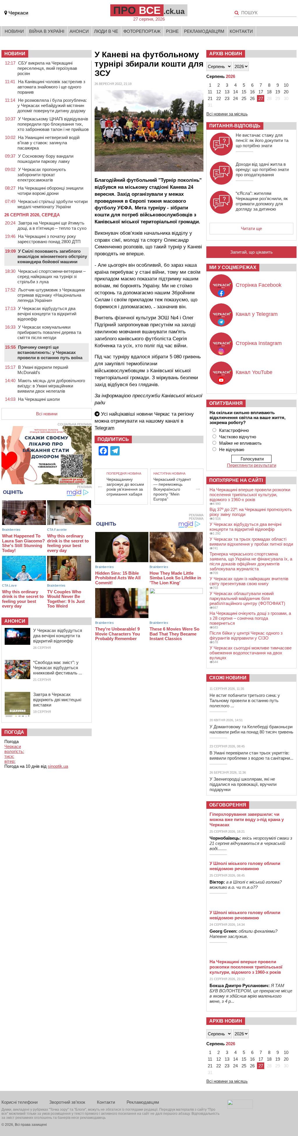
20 (286, 91)
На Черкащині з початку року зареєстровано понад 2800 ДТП (49, 239)
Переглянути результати (251, 465)
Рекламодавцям (204, 31)
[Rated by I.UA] (240, 1107)
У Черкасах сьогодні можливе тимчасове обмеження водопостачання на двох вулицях (251, 652)
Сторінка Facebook (258, 285)
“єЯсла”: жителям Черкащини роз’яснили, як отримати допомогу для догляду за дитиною (262, 201)
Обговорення (227, 804)
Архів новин (225, 53)
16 (252, 91)
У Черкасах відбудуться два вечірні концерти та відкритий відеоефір (46, 313)
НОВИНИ (14, 53)
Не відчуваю (231, 449)
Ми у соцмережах (232, 267)
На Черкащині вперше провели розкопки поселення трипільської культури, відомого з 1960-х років (250, 494)
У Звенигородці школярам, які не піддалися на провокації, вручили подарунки (243, 784)
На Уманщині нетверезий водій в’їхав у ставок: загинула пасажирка (48, 142)
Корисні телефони (19, 1102)
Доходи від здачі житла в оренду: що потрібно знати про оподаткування (262, 169)
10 (286, 85)
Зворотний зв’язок (67, 1102)
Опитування (226, 403)
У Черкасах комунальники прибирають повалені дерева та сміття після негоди (49, 332)
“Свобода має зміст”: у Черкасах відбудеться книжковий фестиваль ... (57, 667)
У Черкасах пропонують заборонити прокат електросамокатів (41, 174)
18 (269, 91)
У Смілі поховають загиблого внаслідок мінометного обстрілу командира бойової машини (52, 256)
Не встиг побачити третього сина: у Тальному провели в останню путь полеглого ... (245, 700)
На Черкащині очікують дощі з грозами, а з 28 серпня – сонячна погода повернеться (250, 618)
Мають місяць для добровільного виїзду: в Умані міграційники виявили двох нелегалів (51, 385)
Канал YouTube (254, 372)
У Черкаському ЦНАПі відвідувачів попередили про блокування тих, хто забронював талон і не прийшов (53, 124)
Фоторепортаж (142, 31)
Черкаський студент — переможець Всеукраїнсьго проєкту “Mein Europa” (172, 489)
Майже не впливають (240, 443)
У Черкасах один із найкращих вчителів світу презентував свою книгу (249, 581)
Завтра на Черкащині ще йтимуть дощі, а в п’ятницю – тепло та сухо (51, 225)
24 (235, 98)
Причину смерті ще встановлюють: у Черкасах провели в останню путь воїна (49, 352)
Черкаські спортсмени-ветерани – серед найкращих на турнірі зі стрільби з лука (51, 276)
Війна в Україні (46, 31)
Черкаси (18, 13)
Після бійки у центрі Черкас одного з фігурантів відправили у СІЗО (246, 635)
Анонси (79, 31)
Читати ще (251, 228)
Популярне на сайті (236, 480)
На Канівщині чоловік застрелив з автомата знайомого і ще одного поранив (51, 87)
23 (227, 98)
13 (227, 91)
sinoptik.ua (58, 766)
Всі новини (46, 413)
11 (210, 91)
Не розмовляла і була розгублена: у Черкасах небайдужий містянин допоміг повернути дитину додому (52, 105)
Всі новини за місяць (227, 113)
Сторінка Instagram (259, 343)
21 (210, 98)
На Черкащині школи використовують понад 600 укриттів (53, 402)
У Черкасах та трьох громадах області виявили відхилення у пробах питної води (251, 541)
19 (277, 91)
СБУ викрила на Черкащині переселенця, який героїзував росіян (47, 68)
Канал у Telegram (257, 314)
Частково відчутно (237, 436)
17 (260, 91)
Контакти (241, 31)
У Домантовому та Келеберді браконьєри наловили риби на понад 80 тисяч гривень (251, 729)
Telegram (104, 428)
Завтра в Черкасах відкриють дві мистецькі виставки (57, 699)
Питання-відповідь (234, 125)
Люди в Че (106, 31)
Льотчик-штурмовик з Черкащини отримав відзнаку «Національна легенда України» (51, 295)
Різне (172, 31)
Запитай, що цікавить (251, 252)
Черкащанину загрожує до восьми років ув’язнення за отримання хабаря (125, 486)
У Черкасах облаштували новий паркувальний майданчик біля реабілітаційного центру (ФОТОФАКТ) (247, 598)
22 (218, 98)
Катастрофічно (234, 430)
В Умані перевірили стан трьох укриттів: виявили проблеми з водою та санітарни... (251, 755)
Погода (14, 732)
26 (252, 98)
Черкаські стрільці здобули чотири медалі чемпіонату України (52, 204)
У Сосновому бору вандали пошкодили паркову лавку (45, 159)
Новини (14, 31)
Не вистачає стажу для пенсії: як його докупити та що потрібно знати (262, 140)
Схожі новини (227, 677)
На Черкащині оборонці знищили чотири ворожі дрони (50, 191)
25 (244, 98)
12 (218, 91)
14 (235, 91)
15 (244, 91)
